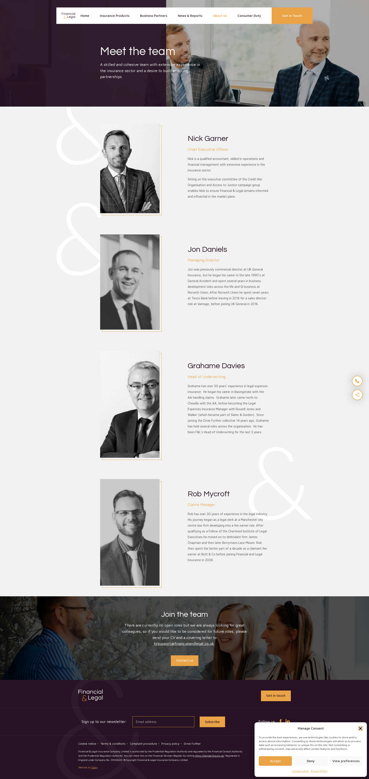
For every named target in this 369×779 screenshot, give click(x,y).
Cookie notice (300, 771)
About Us (220, 15)
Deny (311, 761)
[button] (360, 728)
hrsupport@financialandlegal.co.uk (184, 643)
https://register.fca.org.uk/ (209, 755)
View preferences (346, 761)
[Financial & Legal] (68, 16)
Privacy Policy (319, 771)
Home (85, 15)
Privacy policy (171, 743)
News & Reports (190, 15)
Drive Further (192, 743)
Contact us (184, 660)
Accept (275, 761)
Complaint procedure (145, 743)
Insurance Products (114, 15)
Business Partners (153, 15)
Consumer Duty (249, 15)
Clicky (94, 767)
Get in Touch (292, 15)
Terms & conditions (114, 743)
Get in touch (276, 695)
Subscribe (212, 722)
